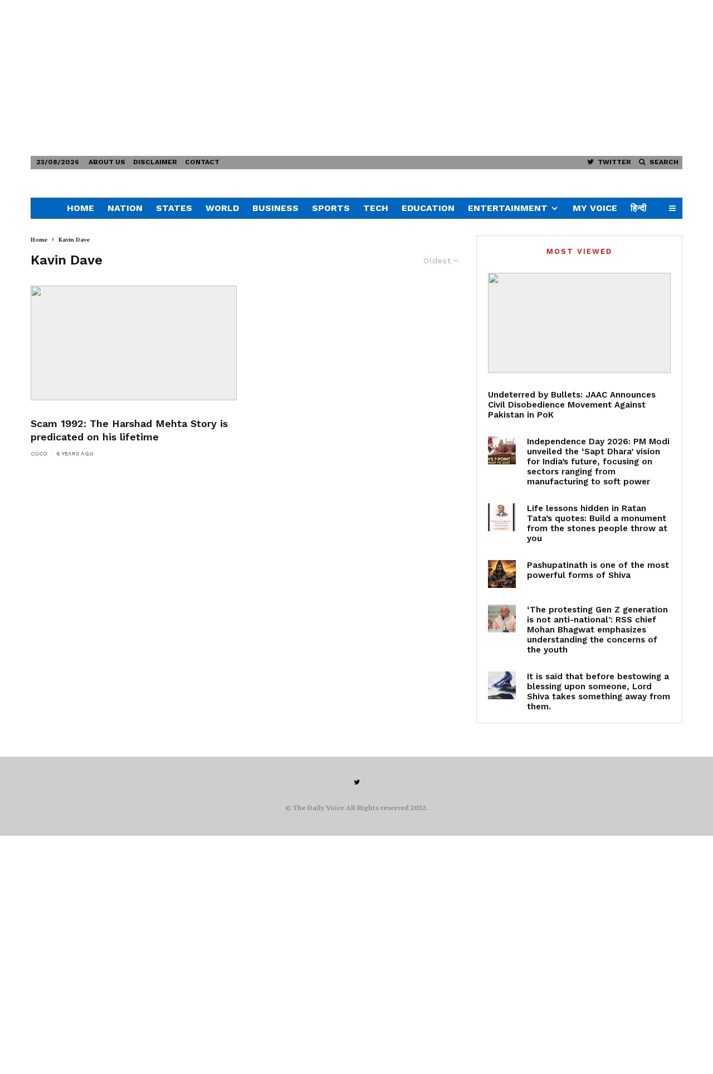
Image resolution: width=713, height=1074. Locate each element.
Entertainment (508, 208)
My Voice (595, 208)
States (174, 208)
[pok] (579, 323)
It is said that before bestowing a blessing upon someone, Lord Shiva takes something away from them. (598, 691)
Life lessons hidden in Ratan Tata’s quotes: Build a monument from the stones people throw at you (597, 523)
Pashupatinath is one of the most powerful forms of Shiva (598, 570)
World (222, 208)
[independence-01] (502, 450)
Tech (375, 208)
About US (107, 162)
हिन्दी (639, 208)
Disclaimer (155, 162)
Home (80, 208)
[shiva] (502, 574)
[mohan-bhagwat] (502, 618)
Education (428, 208)
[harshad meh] (134, 343)
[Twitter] (356, 782)
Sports (331, 208)
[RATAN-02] (502, 517)
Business (275, 208)
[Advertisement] (334, 78)
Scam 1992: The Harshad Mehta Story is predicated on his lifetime (129, 430)
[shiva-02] (502, 685)
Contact (202, 162)
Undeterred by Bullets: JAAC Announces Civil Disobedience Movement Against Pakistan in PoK (572, 405)
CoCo (39, 453)
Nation (125, 208)
